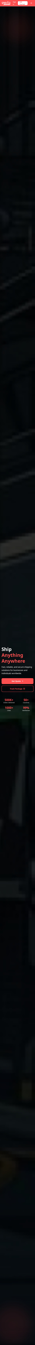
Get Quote (16, 681)
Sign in (14, 3)
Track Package (16, 689)
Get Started (22, 3)
